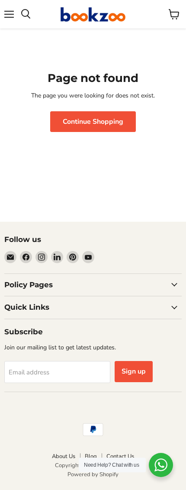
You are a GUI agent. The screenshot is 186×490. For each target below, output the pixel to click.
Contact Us (120, 456)
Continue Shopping (93, 121)
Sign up (134, 371)
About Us (63, 456)
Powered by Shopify (93, 474)
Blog (91, 456)
